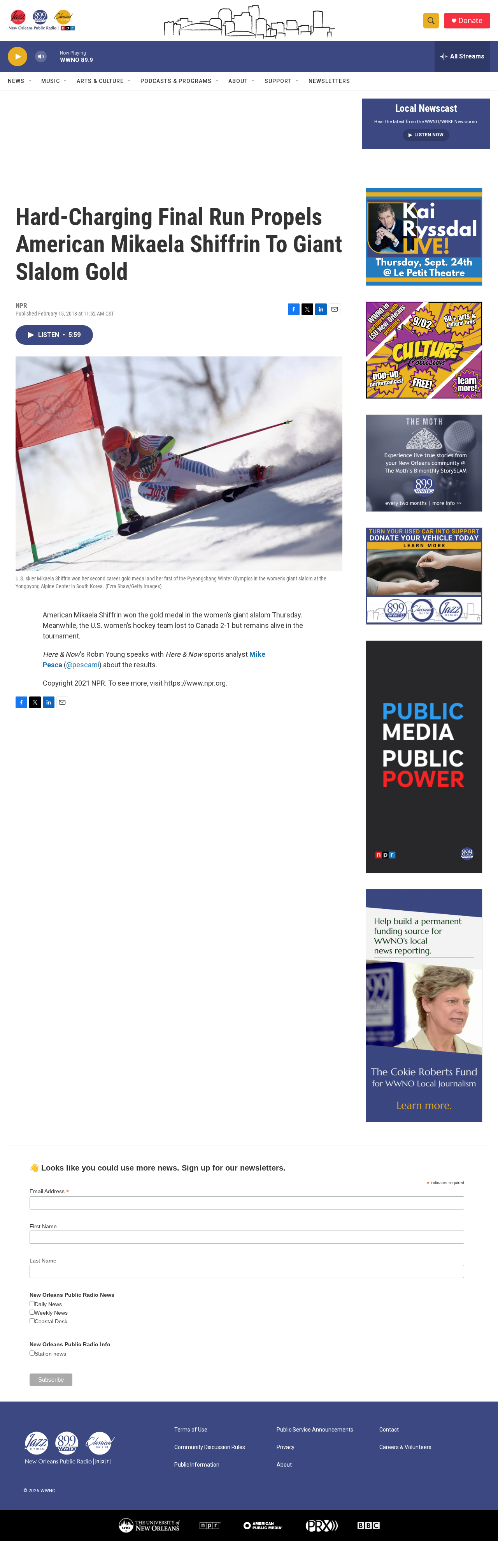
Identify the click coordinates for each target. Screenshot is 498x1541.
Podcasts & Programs (176, 81)
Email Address (49, 1191)
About (238, 81)
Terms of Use (190, 1430)
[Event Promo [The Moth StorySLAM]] (424, 463)
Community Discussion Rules (209, 1447)
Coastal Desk (51, 1321)
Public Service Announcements (315, 1430)
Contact (389, 1430)
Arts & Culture (100, 81)
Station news (50, 1354)
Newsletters (329, 81)
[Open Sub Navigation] (30, 81)
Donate (470, 20)
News (16, 81)
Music (50, 81)
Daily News (48, 1304)
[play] (17, 56)
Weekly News (51, 1313)
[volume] (40, 56)
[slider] (53, 56)
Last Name (43, 1260)
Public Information (196, 1465)
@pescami (82, 665)
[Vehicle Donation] (424, 576)
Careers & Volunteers (405, 1447)
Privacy (286, 1447)
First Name (43, 1226)
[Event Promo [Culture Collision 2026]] (424, 350)
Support (278, 81)
